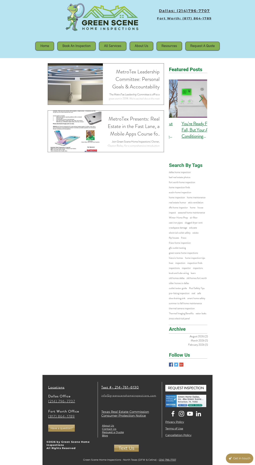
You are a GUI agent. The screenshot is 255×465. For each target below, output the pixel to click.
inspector (186, 268)
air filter (194, 217)
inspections (174, 268)
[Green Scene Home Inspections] (171, 365)
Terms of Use (174, 428)
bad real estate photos (179, 177)
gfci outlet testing (177, 247)
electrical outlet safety (179, 232)
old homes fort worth (197, 278)
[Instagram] (181, 413)
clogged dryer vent (194, 222)
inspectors (198, 268)
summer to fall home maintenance (185, 303)
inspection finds (194, 263)
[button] (141, 46)
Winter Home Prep (178, 217)
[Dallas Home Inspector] (176, 365)
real (193, 293)
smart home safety (196, 298)
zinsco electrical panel (179, 318)
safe (199, 293)
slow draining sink (177, 298)
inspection (180, 263)
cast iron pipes (176, 222)
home (193, 207)
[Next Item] (201, 98)
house (200, 207)
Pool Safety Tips (197, 288)
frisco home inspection (180, 242)
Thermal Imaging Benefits (181, 313)
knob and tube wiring (179, 273)
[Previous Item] (175, 98)
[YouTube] (190, 413)
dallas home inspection (180, 172)
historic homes (176, 257)
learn (193, 273)
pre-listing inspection (179, 293)
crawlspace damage (178, 227)
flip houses (174, 237)
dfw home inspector (178, 207)
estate (196, 232)
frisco (183, 237)
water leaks (201, 313)
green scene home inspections (183, 252)
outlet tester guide (178, 288)
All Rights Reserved (61, 448)
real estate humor (177, 202)
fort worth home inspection (182, 182)
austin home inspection (180, 192)
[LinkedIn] (198, 413)
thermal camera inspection (182, 308)
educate (193, 227)
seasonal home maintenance (191, 212)
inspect (172, 212)
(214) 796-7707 (167, 459)
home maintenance (196, 197)
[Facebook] (173, 413)
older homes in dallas (179, 283)
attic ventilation (195, 202)
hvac (171, 263)
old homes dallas (177, 278)
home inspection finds (179, 187)
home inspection (177, 197)
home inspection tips (195, 257)
